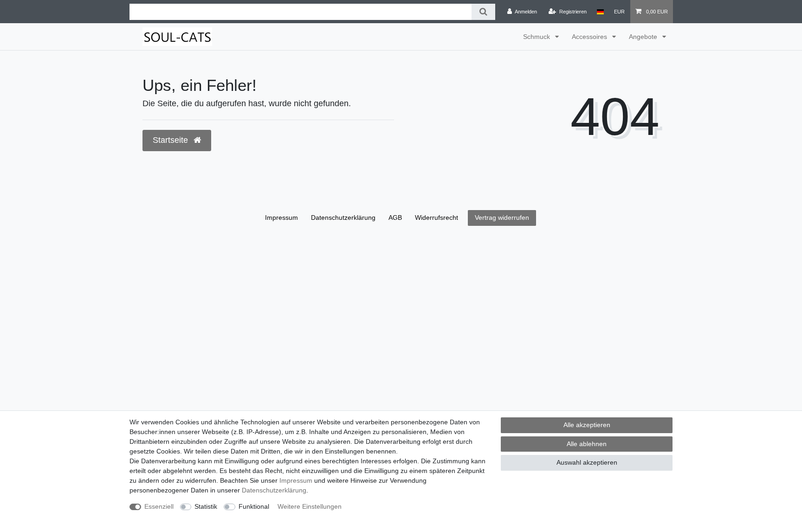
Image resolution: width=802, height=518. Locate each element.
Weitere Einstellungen (310, 506)
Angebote (644, 36)
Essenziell (159, 506)
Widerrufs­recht (436, 217)
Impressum (295, 480)
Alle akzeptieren (586, 424)
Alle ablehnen (587, 444)
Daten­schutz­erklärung (274, 490)
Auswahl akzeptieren (586, 462)
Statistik (205, 506)
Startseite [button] (171, 140)
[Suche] (483, 12)
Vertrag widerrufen (502, 217)
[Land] (600, 11)
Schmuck (537, 36)
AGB (395, 217)
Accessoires (590, 36)
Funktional (254, 506)
